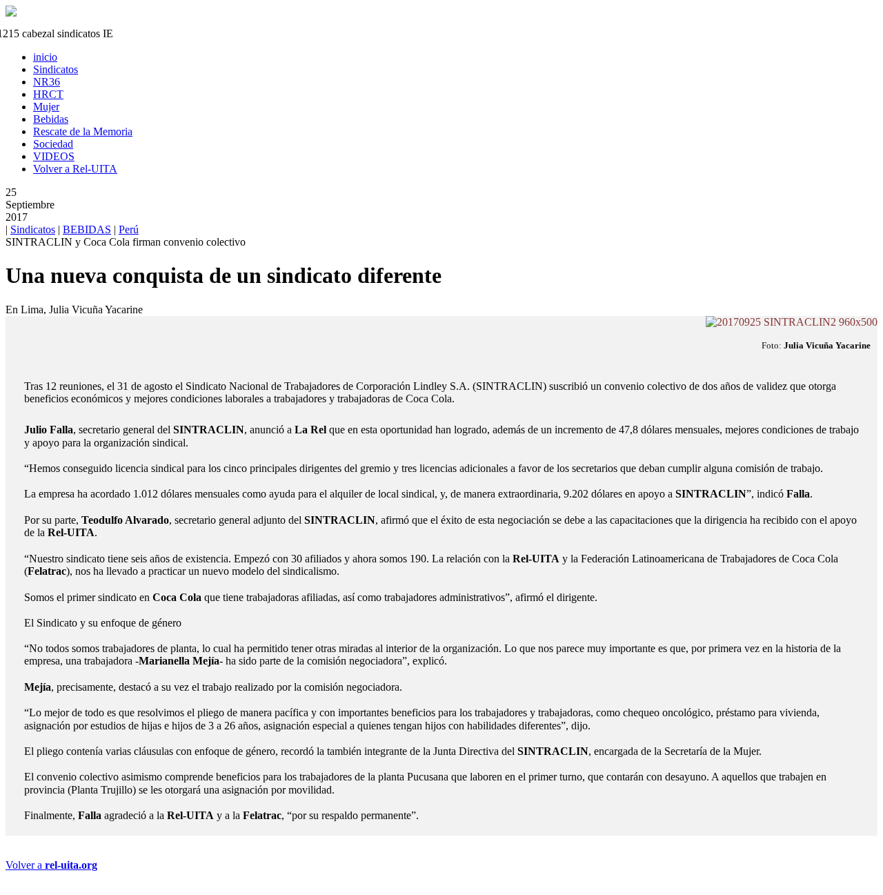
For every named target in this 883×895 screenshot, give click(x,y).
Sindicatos (32, 229)
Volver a (51, 865)
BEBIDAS (87, 229)
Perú (129, 229)
